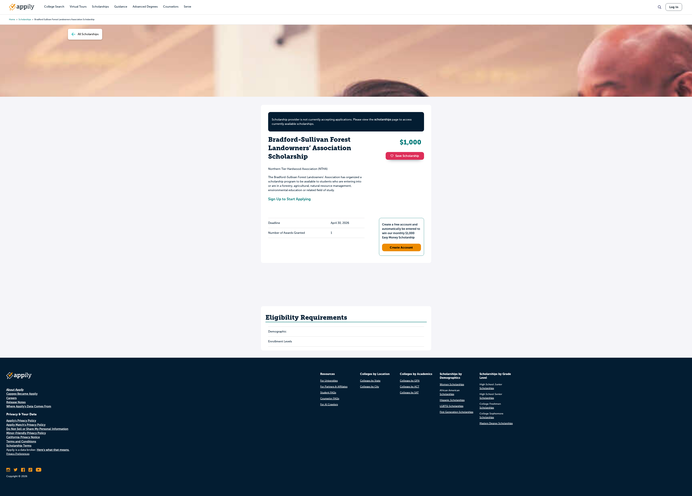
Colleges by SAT (409, 392)
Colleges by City (369, 386)
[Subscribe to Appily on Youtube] (38, 469)
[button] (393, 155)
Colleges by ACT (409, 386)
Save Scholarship (407, 155)
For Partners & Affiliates (333, 386)
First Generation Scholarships (456, 412)
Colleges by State (370, 380)
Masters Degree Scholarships (496, 423)
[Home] (21, 7)
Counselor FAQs (329, 398)
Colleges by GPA (410, 380)
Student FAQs (328, 392)
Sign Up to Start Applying (289, 199)
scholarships (25, 19)
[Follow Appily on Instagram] (8, 469)
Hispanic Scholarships (452, 400)
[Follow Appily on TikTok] (30, 469)
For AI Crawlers (329, 404)
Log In (673, 7)
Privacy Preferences (17, 453)
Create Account (401, 247)
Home (12, 19)
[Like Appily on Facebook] (23, 469)
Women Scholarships (452, 384)
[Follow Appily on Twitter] (15, 469)
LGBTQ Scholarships (451, 406)
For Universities (329, 380)
